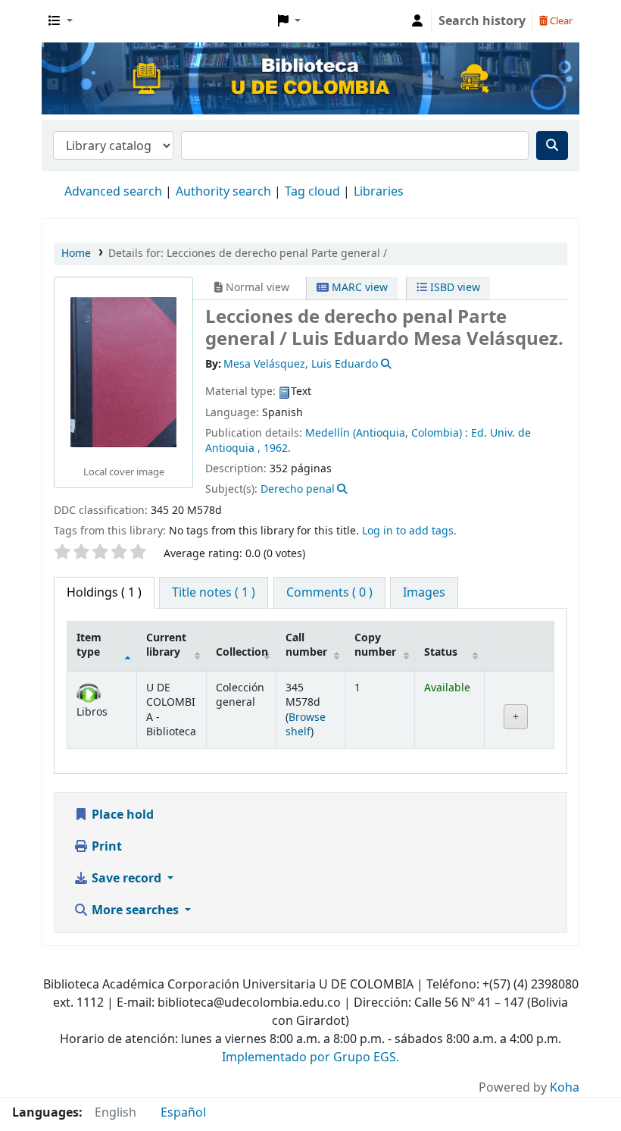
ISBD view (453, 288)
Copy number (375, 645)
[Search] (552, 145)
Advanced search (113, 192)
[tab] (213, 593)
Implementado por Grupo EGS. (310, 1057)
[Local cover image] (123, 372)
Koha (564, 1088)
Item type (88, 645)
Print (105, 847)
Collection (242, 652)
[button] (60, 21)
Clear (560, 21)
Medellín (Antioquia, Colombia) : (386, 433)
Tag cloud (312, 192)
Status (440, 652)
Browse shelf (306, 725)
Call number (306, 645)
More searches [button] (135, 910)
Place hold (121, 815)
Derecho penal (298, 489)
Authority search (223, 192)
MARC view (358, 288)
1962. (277, 448)
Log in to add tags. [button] (409, 531)
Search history (482, 21)
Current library (166, 645)
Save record (126, 878)
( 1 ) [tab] (104, 593)
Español (183, 1113)
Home (76, 254)
